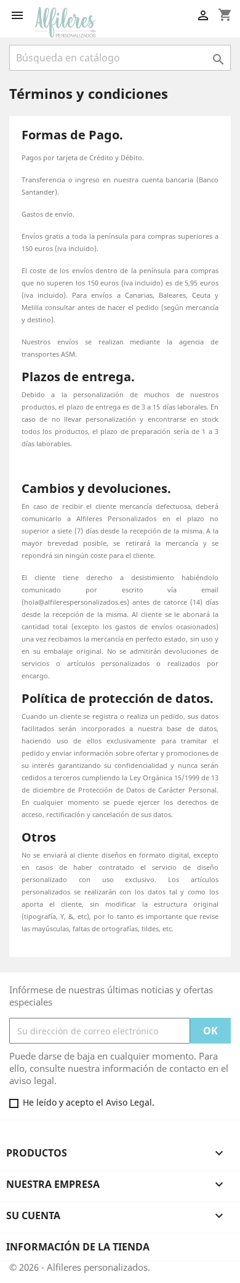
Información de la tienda (78, 1247)
